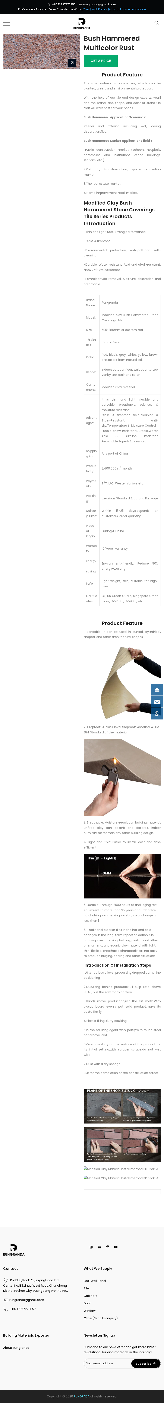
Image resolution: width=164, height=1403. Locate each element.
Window (89, 1311)
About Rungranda (16, 1348)
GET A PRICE (101, 60)
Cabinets (90, 1296)
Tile (86, 1288)
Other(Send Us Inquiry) (101, 1318)
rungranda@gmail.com (99, 4)
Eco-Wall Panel (95, 1281)
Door (87, 1303)
